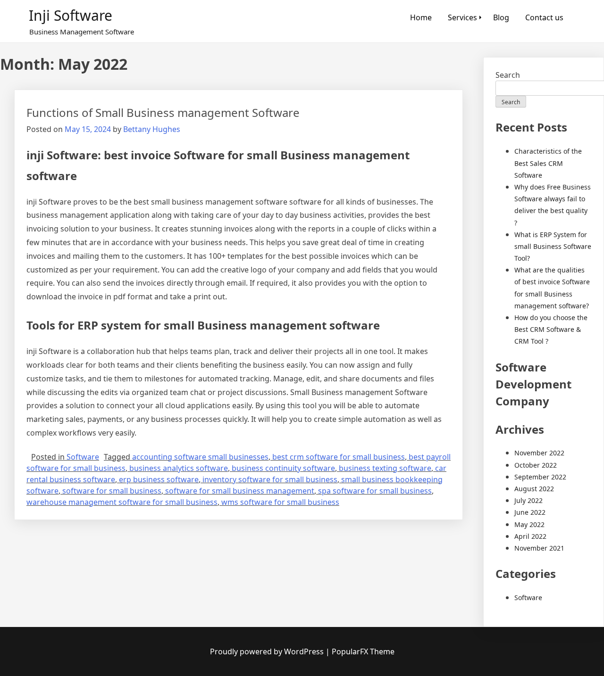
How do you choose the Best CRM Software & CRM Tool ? (550, 329)
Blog (501, 17)
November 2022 (539, 452)
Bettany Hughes (151, 129)
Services (462, 17)
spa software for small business (375, 491)
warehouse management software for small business (122, 502)
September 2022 (540, 476)
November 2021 (539, 548)
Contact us (544, 17)
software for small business (111, 491)
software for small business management (239, 491)
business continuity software (283, 468)
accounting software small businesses (200, 457)
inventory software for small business (269, 479)
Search (507, 75)
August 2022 (534, 488)
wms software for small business (280, 502)
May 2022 (529, 524)
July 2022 (528, 500)
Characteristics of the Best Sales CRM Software (548, 163)
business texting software (385, 468)
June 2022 (529, 512)
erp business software (159, 479)
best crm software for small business (338, 457)
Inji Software (70, 15)
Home (421, 17)
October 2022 (535, 465)
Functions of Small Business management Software (163, 112)
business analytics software (178, 468)
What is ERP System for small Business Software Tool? (552, 246)
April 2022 (530, 536)
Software (83, 457)
